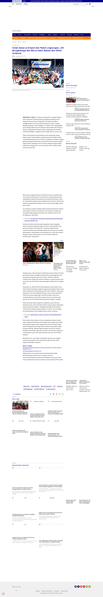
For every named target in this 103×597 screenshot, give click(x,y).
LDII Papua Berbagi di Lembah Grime (32, 351)
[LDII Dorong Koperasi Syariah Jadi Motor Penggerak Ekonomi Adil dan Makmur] (24, 476)
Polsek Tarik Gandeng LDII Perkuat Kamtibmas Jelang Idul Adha (20, 432)
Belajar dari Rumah (78, 38)
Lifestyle (55, 34)
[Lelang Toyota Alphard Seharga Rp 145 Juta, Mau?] (85, 322)
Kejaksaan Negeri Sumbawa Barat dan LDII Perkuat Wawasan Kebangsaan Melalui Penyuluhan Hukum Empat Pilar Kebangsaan (55, 412)
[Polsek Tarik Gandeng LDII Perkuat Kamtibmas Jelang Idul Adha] (20, 424)
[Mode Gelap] (90, 4)
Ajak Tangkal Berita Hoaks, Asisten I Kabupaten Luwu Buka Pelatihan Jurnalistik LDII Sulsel (51, 541)
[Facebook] (75, 586)
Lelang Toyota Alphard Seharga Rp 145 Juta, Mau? (84, 382)
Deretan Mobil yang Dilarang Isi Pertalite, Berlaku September (71, 262)
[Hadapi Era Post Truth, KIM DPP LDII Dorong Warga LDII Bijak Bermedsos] (24, 530)
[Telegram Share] (60, 394)
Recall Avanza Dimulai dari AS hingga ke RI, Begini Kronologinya (71, 382)
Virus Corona (52, 38)
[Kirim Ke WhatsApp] (63, 394)
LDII (54, 386)
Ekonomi (35, 34)
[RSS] (89, 586)
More (82, 34)
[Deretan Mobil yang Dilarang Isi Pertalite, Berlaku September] (71, 202)
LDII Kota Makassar (39, 389)
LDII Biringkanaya (28, 389)
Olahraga (69, 34)
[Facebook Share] (50, 394)
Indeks (25, 4)
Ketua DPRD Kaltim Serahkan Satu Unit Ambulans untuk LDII (38, 355)
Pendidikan (42, 34)
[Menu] (13, 4)
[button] (86, 4)
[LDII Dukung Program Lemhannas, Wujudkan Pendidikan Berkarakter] (24, 505)
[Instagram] (81, 586)
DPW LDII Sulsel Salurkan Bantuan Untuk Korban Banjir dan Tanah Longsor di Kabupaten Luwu (42, 348)
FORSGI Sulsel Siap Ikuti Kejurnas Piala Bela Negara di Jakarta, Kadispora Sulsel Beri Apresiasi (20, 412)
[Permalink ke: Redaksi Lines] (13, 56)
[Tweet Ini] (53, 394)
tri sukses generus (50, 389)
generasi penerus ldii (46, 386)
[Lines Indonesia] (16, 30)
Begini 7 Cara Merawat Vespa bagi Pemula (84, 262)
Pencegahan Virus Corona (64, 38)
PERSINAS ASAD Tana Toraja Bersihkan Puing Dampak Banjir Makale (40, 353)
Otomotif (62, 34)
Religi (49, 34)
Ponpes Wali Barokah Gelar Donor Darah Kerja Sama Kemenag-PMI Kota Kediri (43, 359)
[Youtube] (84, 586)
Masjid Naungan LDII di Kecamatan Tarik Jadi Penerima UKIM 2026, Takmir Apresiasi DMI (55, 435)
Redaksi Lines (18, 56)
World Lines (19, 4)
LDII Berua (59, 386)
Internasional (27, 34)
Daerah (14, 45)
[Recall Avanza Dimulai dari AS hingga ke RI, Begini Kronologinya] (71, 322)
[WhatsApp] (87, 586)
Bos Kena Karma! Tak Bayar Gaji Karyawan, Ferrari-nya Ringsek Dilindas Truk (84, 502)
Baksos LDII (26, 386)
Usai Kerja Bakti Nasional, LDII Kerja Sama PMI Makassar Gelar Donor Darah (42, 357)
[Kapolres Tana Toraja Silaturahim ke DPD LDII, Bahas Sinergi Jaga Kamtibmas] (51, 504)
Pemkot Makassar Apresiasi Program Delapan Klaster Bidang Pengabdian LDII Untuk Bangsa (50, 485)
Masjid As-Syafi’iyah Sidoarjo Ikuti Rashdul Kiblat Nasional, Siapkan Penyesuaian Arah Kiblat (37, 415)
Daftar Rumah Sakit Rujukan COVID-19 (37, 38)
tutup (10, 6)
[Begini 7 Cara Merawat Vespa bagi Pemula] (85, 202)
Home (14, 34)
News (19, 34)
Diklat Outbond (35, 386)
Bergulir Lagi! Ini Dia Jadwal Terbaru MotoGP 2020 (71, 502)
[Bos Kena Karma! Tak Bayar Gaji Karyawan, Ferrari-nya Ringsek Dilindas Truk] (85, 442)
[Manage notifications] (3, 593)
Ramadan (15, 38)
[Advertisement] (7, 28)
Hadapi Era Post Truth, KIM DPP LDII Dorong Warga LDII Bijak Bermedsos (23, 538)
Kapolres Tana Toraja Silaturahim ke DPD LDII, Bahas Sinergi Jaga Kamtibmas (50, 513)
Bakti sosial (24, 56)
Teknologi (76, 34)
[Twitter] (78, 586)
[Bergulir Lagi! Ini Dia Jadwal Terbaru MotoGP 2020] (71, 442)
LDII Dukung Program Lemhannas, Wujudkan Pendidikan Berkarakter (23, 515)
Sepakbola (23, 38)
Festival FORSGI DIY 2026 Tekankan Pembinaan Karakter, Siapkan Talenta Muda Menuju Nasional (34, 1)
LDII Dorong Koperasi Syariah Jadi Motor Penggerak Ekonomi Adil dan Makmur (22, 488)
